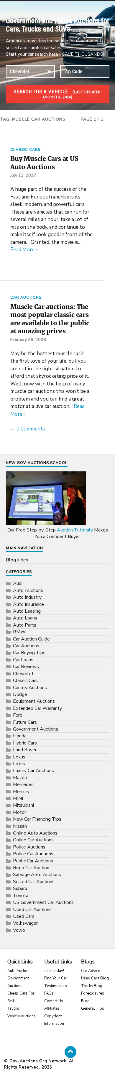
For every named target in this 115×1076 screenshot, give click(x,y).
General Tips (92, 1008)
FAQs (49, 993)
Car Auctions (26, 297)
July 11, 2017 (23, 175)
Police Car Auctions (33, 854)
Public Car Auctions (33, 861)
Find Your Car (55, 978)
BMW (19, 632)
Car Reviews (26, 666)
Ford (17, 715)
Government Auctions (35, 729)
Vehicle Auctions (21, 1016)
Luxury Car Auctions (33, 770)
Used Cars (23, 916)
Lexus (19, 757)
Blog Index (17, 560)
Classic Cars (25, 149)
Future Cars (25, 722)
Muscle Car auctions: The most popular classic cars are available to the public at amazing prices (49, 319)
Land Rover (25, 750)
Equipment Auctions (34, 701)
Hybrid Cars (25, 743)
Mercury (21, 791)
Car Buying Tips (29, 652)
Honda (20, 736)
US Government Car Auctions (43, 902)
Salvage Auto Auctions (37, 874)
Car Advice (90, 970)
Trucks (13, 1008)
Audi (17, 583)
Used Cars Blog (95, 978)
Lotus (19, 763)
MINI (18, 798)
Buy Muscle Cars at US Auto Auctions (44, 163)
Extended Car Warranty (37, 708)
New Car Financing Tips (37, 819)
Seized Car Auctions (34, 881)
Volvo (19, 930)
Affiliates (52, 1008)
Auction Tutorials (75, 530)
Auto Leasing (27, 611)
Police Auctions (29, 847)
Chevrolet (23, 673)
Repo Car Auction (31, 867)
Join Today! (54, 970)
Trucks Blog (91, 986)
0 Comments (31, 428)
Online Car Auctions (33, 840)
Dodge (20, 694)
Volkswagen (26, 923)
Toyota (20, 895)
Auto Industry (27, 597)
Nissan (20, 826)
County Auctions (30, 687)
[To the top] (70, 1052)
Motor (19, 812)
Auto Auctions (28, 590)
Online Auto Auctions (35, 833)
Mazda (20, 777)
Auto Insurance (28, 604)
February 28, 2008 (28, 339)
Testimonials (55, 986)
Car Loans (23, 660)
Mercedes (23, 784)
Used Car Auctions (32, 909)
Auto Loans (25, 618)
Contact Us (53, 1001)
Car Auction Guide (31, 639)
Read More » (24, 249)
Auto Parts (24, 625)
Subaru (20, 888)
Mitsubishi (23, 805)
